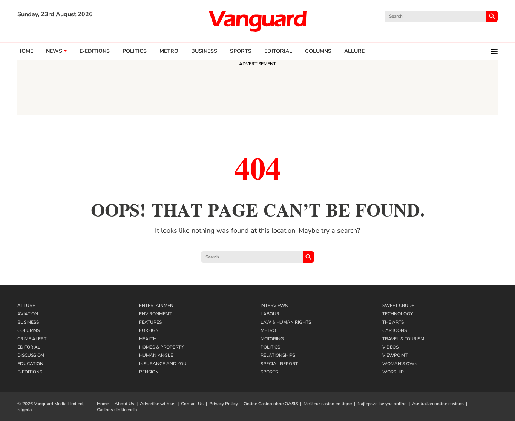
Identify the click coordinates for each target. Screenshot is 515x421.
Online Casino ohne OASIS (271, 404)
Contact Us (192, 404)
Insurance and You (163, 364)
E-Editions (29, 372)
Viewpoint (395, 355)
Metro (168, 51)
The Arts (393, 322)
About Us (124, 404)
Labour (270, 314)
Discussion (30, 355)
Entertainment (157, 306)
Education (30, 364)
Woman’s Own (400, 364)
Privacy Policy (223, 404)
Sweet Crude (398, 306)
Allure (26, 306)
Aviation (27, 314)
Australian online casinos (438, 404)
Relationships (278, 355)
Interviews (274, 306)
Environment (155, 314)
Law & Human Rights (286, 322)
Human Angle (156, 355)
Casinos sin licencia (117, 410)
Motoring (272, 339)
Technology (397, 314)
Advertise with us (157, 404)
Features (150, 322)
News (54, 51)
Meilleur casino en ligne (327, 404)
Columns (318, 51)
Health (147, 339)
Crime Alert (31, 339)
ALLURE (354, 51)
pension (149, 372)
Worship (393, 372)
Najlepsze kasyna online (381, 404)
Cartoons (394, 330)
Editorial (278, 51)
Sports (240, 51)
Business (204, 51)
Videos (390, 347)
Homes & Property (161, 347)
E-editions (95, 51)
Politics (135, 51)
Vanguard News (257, 21)
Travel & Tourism (403, 339)
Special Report (279, 364)
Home (25, 51)
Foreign (149, 330)
